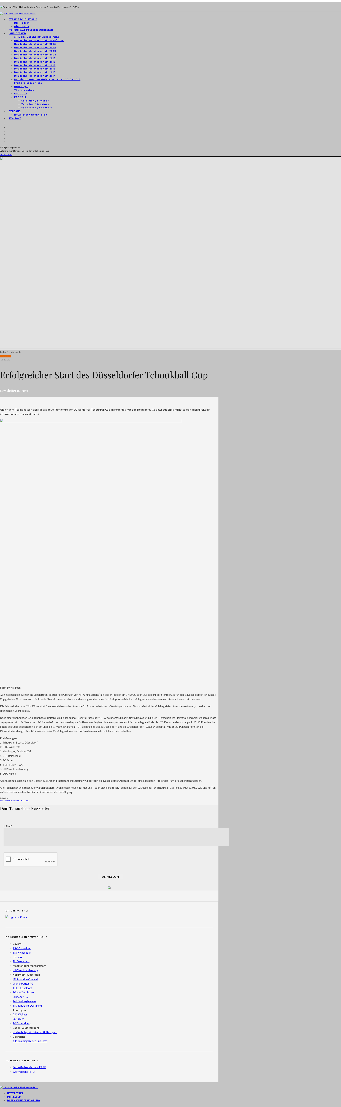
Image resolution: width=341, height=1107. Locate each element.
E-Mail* (8, 825)
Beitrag (2, 800)
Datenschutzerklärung (23, 1100)
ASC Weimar (20, 1014)
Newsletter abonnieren (30, 114)
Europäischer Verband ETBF (29, 1067)
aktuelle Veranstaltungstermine (37, 37)
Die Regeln (22, 23)
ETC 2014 (20, 97)
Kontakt (15, 118)
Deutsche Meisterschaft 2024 (35, 47)
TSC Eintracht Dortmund (27, 1005)
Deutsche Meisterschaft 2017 (34, 65)
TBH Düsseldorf (22, 988)
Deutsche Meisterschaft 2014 (35, 75)
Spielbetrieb (17, 33)
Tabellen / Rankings (35, 104)
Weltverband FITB (24, 1071)
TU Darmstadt (21, 961)
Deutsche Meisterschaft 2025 (35, 44)
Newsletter (5, 356)
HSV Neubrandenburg (25, 970)
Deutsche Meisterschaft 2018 (35, 61)
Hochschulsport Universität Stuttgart (35, 1032)
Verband (15, 111)
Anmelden (110, 876)
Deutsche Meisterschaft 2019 (34, 58)
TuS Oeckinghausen (24, 1001)
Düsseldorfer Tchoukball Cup (20, 800)
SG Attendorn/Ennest (25, 979)
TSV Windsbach (22, 952)
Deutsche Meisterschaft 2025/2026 (39, 40)
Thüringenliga (24, 90)
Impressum (14, 1096)
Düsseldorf (8, 800)
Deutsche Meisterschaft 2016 (34, 68)
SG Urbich (18, 1018)
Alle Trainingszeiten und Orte (30, 1040)
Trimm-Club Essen (23, 992)
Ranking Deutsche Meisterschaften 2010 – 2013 (47, 79)
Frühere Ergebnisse (28, 83)
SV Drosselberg (22, 1023)
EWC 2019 (20, 93)
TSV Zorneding (22, 948)
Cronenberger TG (23, 983)
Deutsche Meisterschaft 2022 (35, 54)
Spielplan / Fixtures (35, 100)
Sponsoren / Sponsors (36, 107)
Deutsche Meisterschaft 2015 (34, 72)
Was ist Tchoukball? (23, 19)
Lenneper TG (20, 996)
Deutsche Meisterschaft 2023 (35, 51)
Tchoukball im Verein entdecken (31, 30)
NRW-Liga (21, 86)
